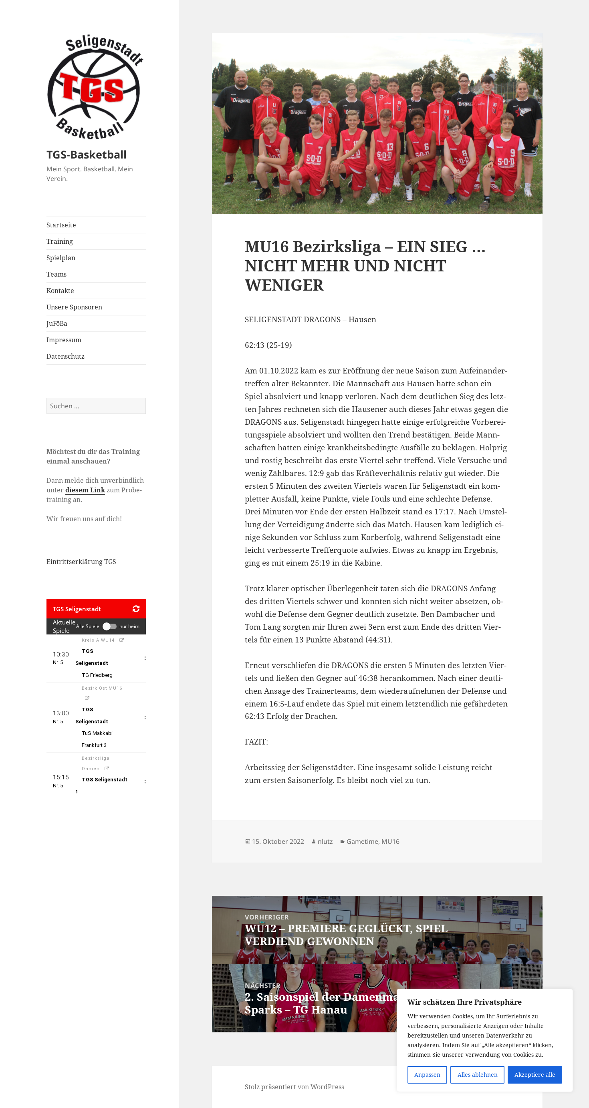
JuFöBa (56, 323)
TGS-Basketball (86, 154)
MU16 (390, 841)
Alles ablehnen (478, 1074)
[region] (485, 1040)
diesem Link (85, 490)
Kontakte (60, 290)
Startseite (61, 225)
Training (59, 241)
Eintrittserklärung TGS (81, 561)
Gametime (362, 841)
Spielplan (60, 257)
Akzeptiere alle (534, 1074)
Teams (56, 274)
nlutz (325, 841)
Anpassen (427, 1074)
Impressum (63, 339)
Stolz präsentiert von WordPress (294, 1086)
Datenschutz (65, 356)
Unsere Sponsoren (74, 307)
